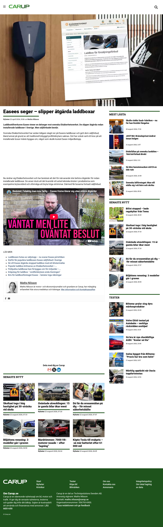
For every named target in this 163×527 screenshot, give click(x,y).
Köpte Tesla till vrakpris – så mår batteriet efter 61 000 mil (88, 443)
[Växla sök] (156, 7)
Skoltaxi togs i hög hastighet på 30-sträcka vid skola (17, 406)
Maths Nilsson (33, 119)
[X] (54, 370)
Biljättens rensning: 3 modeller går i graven (15, 441)
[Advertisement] (54, 160)
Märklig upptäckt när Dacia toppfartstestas (140, 372)
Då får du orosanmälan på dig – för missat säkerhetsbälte (88, 406)
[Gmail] (49, 370)
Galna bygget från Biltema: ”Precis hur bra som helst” (140, 355)
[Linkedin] (59, 370)
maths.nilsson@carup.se (77, 499)
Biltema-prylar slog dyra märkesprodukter (139, 305)
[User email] (9, 298)
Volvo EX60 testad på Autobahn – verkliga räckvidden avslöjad (137, 323)
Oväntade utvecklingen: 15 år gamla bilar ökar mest (54, 405)
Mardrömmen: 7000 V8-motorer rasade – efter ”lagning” (52, 443)
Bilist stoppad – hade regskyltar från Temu (137, 210)
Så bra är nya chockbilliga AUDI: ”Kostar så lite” (140, 338)
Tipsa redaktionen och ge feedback (73, 505)
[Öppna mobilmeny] (4, 7)
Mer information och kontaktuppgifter (78, 289)
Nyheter (6, 119)
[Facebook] (6, 298)
